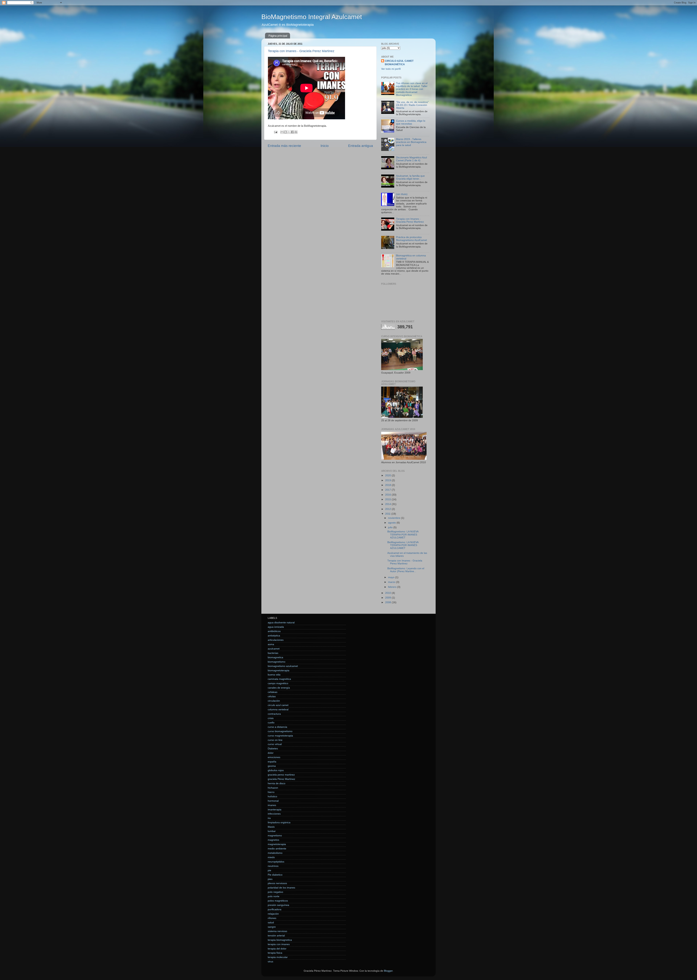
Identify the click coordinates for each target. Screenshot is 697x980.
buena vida (274, 674)
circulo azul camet (278, 705)
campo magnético (278, 683)
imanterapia (274, 809)
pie (269, 870)
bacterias (273, 653)
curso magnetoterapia (280, 735)
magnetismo (275, 835)
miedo (271, 857)
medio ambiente (277, 848)
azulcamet (274, 648)
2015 (388, 499)
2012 (388, 509)
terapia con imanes (279, 944)
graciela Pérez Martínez (281, 779)
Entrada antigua (360, 146)
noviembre (394, 518)
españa (272, 761)
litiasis (271, 826)
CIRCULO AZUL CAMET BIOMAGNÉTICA (399, 63)
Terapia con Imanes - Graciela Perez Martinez (301, 51)
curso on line (275, 740)
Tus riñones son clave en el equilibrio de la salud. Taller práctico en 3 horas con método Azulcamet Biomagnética (411, 89)
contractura (274, 714)
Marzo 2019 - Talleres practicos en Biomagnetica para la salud (411, 142)
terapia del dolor (277, 948)
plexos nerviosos (277, 883)
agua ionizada (276, 627)
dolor (271, 753)
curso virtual (275, 744)
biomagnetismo (276, 661)
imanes (272, 805)
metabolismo (275, 853)
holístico (272, 796)
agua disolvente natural (281, 622)
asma (271, 644)
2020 (388, 475)
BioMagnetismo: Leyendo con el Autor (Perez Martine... (405, 570)
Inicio (325, 146)
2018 (388, 485)
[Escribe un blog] (285, 132)
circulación (274, 700)
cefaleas (272, 692)
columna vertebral (278, 709)
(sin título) (401, 194)
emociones (274, 757)
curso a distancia (277, 727)
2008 (388, 602)
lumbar (272, 831)
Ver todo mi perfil (391, 69)
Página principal (277, 35)
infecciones (274, 813)
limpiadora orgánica (279, 822)
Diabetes (273, 748)
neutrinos (273, 866)
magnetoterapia (277, 844)
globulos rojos (276, 770)
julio (390, 527)
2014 (388, 504)
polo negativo (275, 892)
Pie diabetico (275, 874)
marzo (392, 582)
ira (269, 818)
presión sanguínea (278, 905)
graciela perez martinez (281, 774)
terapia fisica (275, 952)
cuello (271, 722)
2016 (388, 494)
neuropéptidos (276, 861)
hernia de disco (276, 783)
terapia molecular (278, 957)
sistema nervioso (277, 931)
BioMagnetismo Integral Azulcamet (311, 17)
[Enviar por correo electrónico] (282, 132)
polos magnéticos (278, 900)
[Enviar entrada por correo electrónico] (275, 132)
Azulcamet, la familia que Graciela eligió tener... (410, 177)
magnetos (273, 840)
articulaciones (276, 640)
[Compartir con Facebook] (292, 132)
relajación (273, 913)
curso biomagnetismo (280, 731)
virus (270, 961)
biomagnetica (275, 657)
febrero (392, 587)
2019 (388, 480)
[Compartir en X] (289, 132)
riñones (272, 918)
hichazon (273, 787)
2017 (388, 489)
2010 (388, 593)
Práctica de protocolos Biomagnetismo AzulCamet (411, 239)
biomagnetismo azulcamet (283, 666)
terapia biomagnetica (280, 940)
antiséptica (274, 635)
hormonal (273, 801)
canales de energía (279, 687)
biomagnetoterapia (278, 670)
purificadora (274, 909)
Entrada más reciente (284, 146)
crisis (271, 718)
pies (270, 879)
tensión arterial (276, 935)
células (272, 696)
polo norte (273, 896)
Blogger (388, 970)
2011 (388, 513)
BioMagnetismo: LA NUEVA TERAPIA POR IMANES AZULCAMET (402, 534)
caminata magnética (279, 679)
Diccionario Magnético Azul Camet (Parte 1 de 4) (411, 159)
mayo (391, 577)
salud (271, 922)
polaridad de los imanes (281, 887)
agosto (392, 522)
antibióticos (274, 631)
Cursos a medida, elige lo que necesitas (410, 122)
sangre (272, 927)
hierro (271, 792)
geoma (272, 766)
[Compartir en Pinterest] (296, 132)
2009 (388, 597)
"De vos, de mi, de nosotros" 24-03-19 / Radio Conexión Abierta (412, 105)
